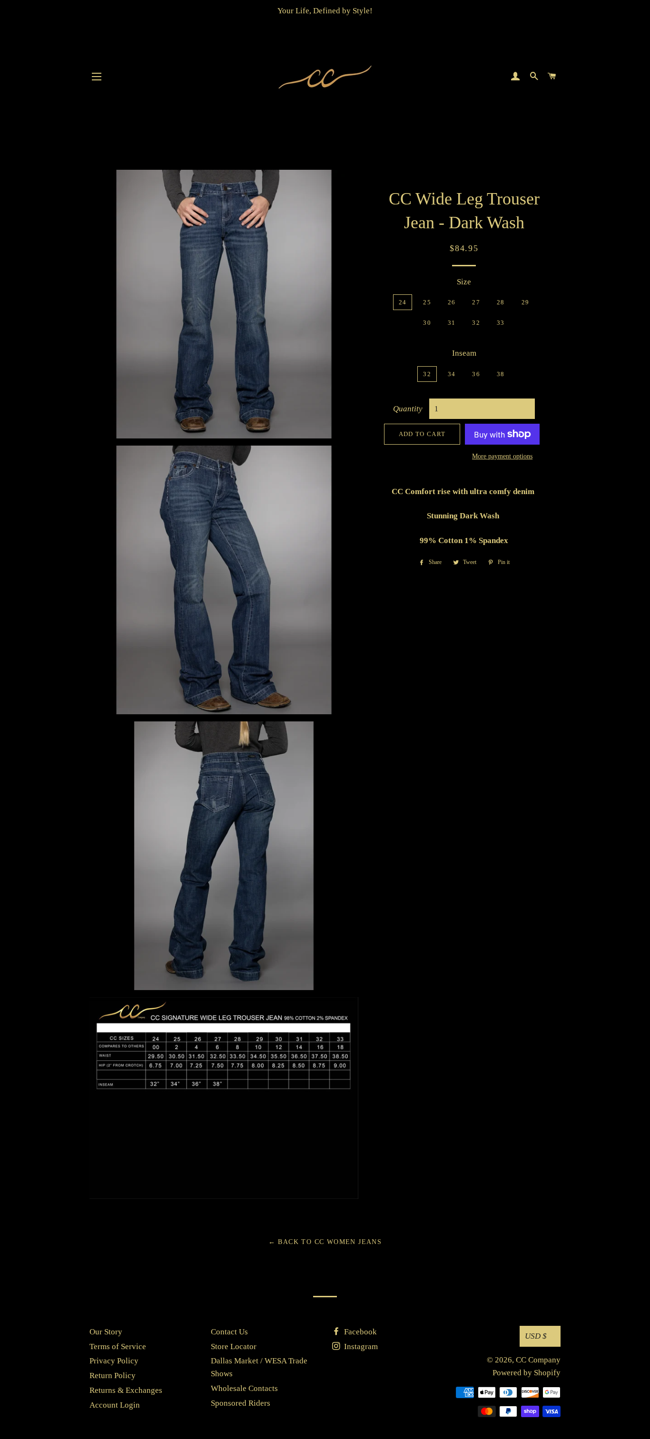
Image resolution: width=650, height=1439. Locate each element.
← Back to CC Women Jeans (325, 1241)
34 (452, 374)
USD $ (536, 1336)
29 (526, 302)
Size (464, 281)
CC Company (538, 1359)
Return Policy (112, 1375)
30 (427, 322)
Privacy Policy (113, 1360)
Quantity (408, 408)
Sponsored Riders (240, 1403)
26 (452, 302)
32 (476, 322)
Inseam (464, 353)
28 (501, 302)
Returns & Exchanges (125, 1390)
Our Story (105, 1331)
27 (476, 302)
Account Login (114, 1405)
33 (501, 322)
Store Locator (233, 1346)
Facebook (359, 1331)
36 (476, 374)
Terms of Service (117, 1346)
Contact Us (229, 1331)
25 (427, 302)
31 (452, 322)
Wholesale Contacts (244, 1388)
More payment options (502, 456)
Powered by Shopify (526, 1372)
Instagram (360, 1346)
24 (403, 302)
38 (501, 374)
